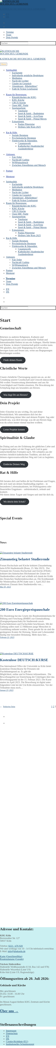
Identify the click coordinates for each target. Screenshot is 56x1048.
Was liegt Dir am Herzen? (15, 395)
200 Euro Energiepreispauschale (25, 609)
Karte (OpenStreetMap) (11, 956)
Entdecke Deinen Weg (14, 464)
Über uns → (9, 1011)
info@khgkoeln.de (16, 951)
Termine (10, 32)
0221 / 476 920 (15, 946)
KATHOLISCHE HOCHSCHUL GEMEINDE (23, 9)
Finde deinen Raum (12, 360)
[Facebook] (6, 715)
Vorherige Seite (7, 706)
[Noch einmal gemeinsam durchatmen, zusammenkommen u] (28, 822)
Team (8, 34)
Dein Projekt (12, 37)
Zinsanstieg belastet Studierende (25, 559)
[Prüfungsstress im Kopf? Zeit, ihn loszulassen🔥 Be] (28, 846)
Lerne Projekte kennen (14, 429)
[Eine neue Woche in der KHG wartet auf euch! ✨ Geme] (28, 769)
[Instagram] (6, 722)
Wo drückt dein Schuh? (14, 501)
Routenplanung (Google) (12, 959)
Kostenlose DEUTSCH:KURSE (24, 660)
